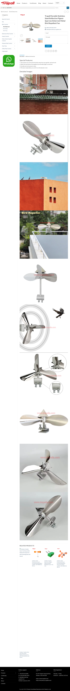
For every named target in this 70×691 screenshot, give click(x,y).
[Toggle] (14, 24)
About (44, 3)
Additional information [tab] (30, 56)
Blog (39, 3)
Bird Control (4, 11)
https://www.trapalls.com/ (42, 678)
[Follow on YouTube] (10, 7)
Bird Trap (5, 30)
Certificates (33, 3)
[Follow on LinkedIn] (9, 7)
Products (24, 3)
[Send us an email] (3, 7)
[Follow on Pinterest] (7, 7)
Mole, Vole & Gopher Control (7, 39)
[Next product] (65, 12)
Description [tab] (22, 56)
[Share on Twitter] (48, 51)
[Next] (40, 25)
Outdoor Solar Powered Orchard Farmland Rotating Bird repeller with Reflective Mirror (37, 563)
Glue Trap (4, 46)
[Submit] (68, 8)
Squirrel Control (6, 19)
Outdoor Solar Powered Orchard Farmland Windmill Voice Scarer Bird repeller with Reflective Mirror (62, 564)
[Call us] (5, 7)
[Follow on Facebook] (1, 7)
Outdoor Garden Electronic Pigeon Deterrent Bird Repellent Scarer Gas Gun (48, 563)
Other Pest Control (6, 48)
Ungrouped (4, 51)
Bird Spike (5, 28)
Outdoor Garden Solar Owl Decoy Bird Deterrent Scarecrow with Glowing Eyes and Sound (24, 655)
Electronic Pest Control (7, 33)
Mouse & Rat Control (7, 43)
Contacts (50, 3)
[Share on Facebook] (46, 51)
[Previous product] (68, 12)
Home (18, 3)
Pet (3, 21)
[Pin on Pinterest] (53, 51)
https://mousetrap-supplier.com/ (43, 680)
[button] (21, 35)
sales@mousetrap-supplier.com (53, 29)
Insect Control (5, 36)
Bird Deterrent (13, 11)
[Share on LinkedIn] (56, 51)
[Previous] (22, 25)
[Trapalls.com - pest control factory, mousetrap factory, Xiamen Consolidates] (8, 3)
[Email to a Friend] (51, 51)
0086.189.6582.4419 (51, 27)
